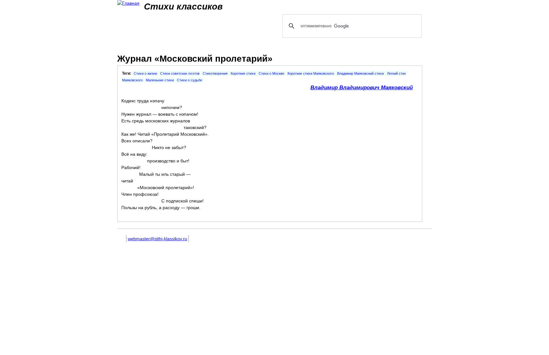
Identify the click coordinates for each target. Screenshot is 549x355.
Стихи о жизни (145, 73)
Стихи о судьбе (189, 80)
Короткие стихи (243, 73)
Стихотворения (215, 73)
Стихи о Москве (271, 73)
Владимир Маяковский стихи (360, 73)
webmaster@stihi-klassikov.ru (157, 238)
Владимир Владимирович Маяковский (361, 88)
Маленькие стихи (160, 80)
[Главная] (128, 3)
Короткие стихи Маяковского (311, 73)
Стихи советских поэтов (180, 73)
